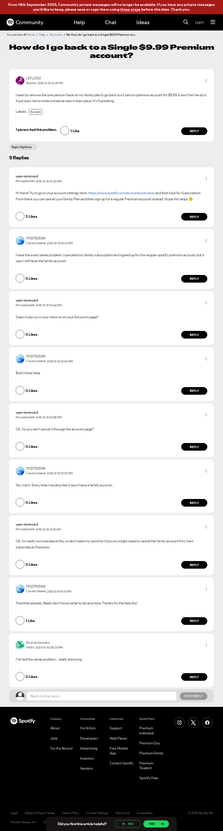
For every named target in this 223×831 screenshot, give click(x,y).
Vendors (86, 768)
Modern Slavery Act (23, 822)
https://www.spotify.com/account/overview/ (121, 192)
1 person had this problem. (36, 129)
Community (29, 22)
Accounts (56, 34)
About (55, 728)
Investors (87, 758)
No (130, 824)
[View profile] (20, 80)
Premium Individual (146, 730)
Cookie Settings (97, 813)
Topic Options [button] (21, 147)
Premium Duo (149, 743)
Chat (110, 22)
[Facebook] (207, 722)
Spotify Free (148, 777)
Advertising (89, 748)
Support (116, 728)
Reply (194, 131)
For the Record (61, 748)
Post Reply (193, 696)
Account (35, 112)
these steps (130, 9)
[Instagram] (179, 722)
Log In (199, 22)
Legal (14, 813)
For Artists (88, 728)
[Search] (185, 22)
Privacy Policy (70, 813)
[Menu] (212, 22)
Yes (152, 824)
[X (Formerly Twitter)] (193, 722)
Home (31, 34)
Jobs (54, 738)
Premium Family (151, 753)
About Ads (122, 813)
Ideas (142, 22)
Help (79, 22)
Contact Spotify (121, 763)
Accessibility (145, 813)
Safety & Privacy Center (40, 813)
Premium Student (146, 765)
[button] (206, 80)
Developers (89, 738)
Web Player (118, 738)
